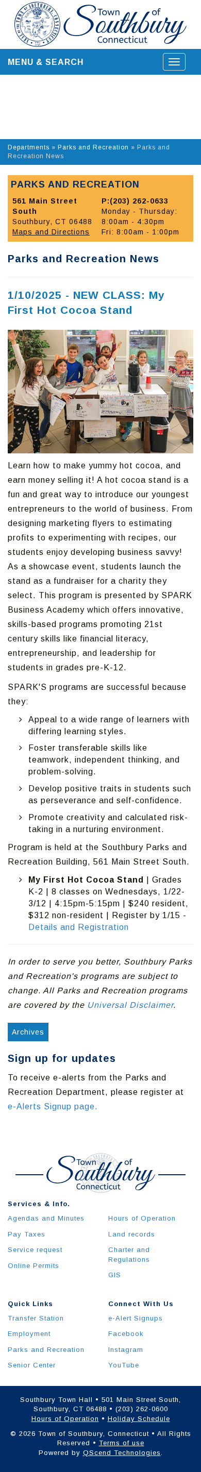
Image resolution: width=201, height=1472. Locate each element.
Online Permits (33, 1266)
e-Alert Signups (135, 1318)
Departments (28, 147)
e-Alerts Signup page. (53, 1106)
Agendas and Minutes (46, 1218)
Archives (28, 1032)
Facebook (126, 1334)
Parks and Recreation (93, 147)
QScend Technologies (122, 1453)
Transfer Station (36, 1318)
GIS (114, 1275)
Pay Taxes (26, 1234)
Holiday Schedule (139, 1419)
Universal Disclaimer (130, 1005)
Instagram (125, 1349)
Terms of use (121, 1443)
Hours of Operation (142, 1218)
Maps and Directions (51, 232)
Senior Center (32, 1365)
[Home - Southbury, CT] (100, 24)
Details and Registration (78, 927)
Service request (35, 1250)
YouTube (123, 1365)
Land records (131, 1234)
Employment (29, 1334)
